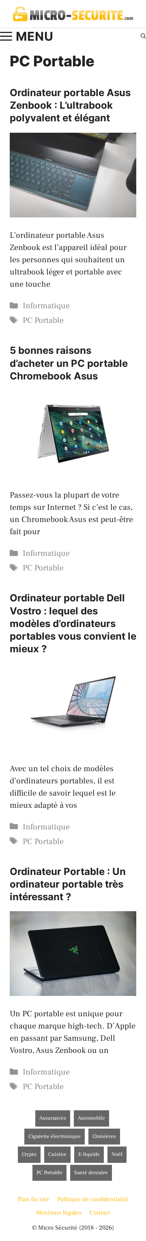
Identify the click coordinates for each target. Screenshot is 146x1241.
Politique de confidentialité (93, 1199)
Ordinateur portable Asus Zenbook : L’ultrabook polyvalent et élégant (70, 105)
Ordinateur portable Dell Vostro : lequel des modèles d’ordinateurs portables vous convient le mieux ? (73, 623)
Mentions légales (59, 1213)
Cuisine (57, 1154)
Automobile (91, 1118)
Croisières (104, 1136)
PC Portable (43, 320)
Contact (100, 1213)
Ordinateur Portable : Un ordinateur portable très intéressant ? (68, 884)
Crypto (29, 1154)
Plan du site (33, 1199)
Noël (117, 1154)
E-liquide (89, 1154)
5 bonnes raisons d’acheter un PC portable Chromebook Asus (69, 363)
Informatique (46, 305)
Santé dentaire (91, 1172)
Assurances (52, 1118)
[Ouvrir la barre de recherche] (143, 36)
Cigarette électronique (54, 1136)
